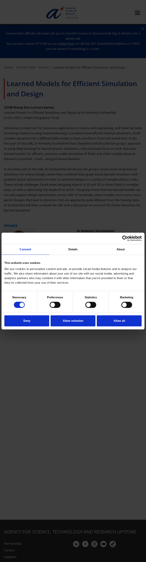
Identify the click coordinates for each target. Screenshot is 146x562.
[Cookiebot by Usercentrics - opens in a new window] (125, 238)
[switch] (55, 305)
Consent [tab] (25, 249)
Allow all (119, 320)
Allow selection (73, 320)
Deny (26, 320)
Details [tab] (73, 249)
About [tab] (121, 249)
